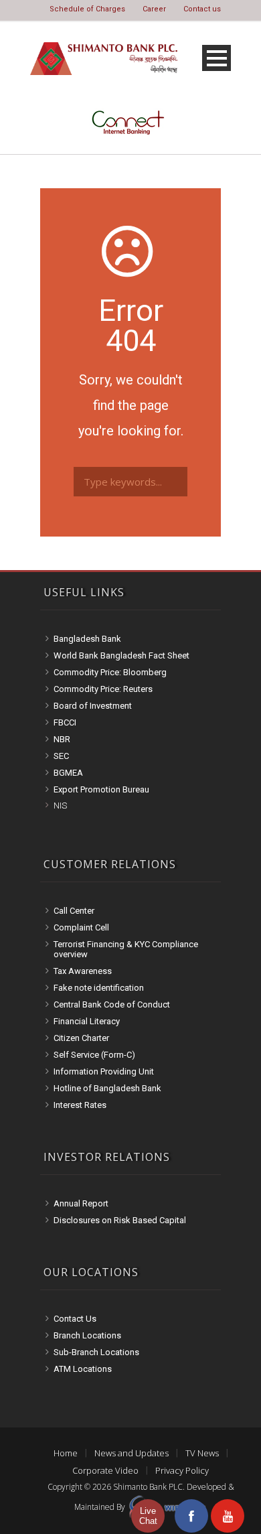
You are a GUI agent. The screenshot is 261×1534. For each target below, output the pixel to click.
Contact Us (75, 1319)
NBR (62, 739)
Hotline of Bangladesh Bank (107, 1088)
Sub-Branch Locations (96, 1352)
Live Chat (148, 1516)
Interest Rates (80, 1105)
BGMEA (68, 773)
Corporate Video (105, 1470)
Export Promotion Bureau (101, 789)
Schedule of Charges (87, 9)
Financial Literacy (87, 1021)
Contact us (202, 9)
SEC (61, 756)
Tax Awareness (83, 971)
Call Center (74, 911)
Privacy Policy (182, 1470)
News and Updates (131, 1453)
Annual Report (81, 1203)
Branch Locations (87, 1335)
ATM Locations (83, 1369)
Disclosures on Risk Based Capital (120, 1220)
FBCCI (65, 722)
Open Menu (216, 58)
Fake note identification (99, 988)
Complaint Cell (81, 927)
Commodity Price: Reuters (103, 689)
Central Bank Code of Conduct (112, 1004)
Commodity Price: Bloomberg (110, 672)
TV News (202, 1453)
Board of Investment (93, 706)
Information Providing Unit (104, 1071)
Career (154, 9)
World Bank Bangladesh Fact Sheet (121, 655)
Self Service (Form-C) (94, 1055)
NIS (60, 805)
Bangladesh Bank (87, 639)
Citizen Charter (81, 1038)
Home (66, 1453)
